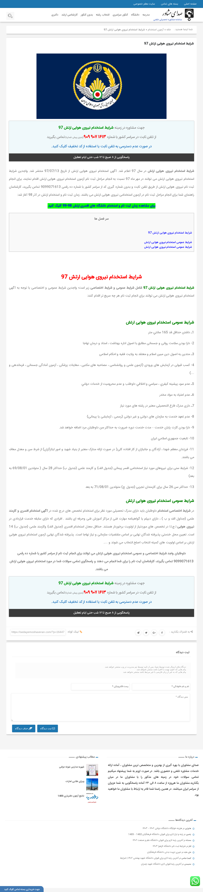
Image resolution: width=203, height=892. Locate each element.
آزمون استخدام (156, 30)
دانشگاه (135, 15)
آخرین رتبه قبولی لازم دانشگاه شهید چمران (161, 864)
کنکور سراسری (120, 15)
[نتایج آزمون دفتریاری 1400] (92, 799)
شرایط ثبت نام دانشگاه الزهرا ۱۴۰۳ (169, 846)
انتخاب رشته (102, 15)
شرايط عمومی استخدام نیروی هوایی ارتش (168, 242)
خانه (169, 30)
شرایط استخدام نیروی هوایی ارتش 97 (169, 43)
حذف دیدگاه (22, 728)
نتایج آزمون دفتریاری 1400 (71, 796)
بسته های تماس (169, 4)
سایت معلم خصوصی (144, 4)
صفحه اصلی (190, 4)
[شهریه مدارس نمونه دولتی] (92, 770)
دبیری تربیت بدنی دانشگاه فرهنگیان (164, 852)
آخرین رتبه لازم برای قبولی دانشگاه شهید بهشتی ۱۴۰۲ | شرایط (149, 858)
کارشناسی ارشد (69, 15)
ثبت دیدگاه (46, 728)
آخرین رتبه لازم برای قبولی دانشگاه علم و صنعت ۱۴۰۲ (158, 840)
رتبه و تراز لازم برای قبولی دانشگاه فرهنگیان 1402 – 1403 (155, 834)
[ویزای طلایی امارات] (92, 784)
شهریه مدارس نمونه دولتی (71, 767)
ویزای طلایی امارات (74, 781)
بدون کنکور (87, 15)
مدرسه (146, 15)
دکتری (54, 15)
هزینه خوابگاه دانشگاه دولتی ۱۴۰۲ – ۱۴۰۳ (162, 828)
